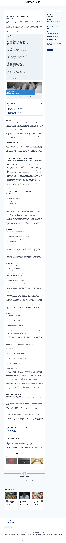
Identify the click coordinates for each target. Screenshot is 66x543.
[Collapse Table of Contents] (41, 103)
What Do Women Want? (16, 419)
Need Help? (45, 4)
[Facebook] (7, 527)
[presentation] (11, 495)
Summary (10, 105)
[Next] (42, 501)
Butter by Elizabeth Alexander (36, 503)
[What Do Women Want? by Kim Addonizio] (11, 461)
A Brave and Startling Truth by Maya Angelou (24, 503)
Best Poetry (34, 4)
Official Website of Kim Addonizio (13, 444)
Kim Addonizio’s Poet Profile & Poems (14, 443)
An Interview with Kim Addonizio (13, 447)
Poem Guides (24, 4)
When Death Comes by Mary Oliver (54, 24)
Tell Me (11, 78)
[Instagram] (11, 527)
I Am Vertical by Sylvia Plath (52, 36)
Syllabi (29, 4)
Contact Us (7, 522)
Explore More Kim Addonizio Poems (15, 112)
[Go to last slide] (7, 501)
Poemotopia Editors (11, 18)
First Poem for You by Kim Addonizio (24, 464)
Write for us (11, 520)
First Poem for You (11, 430)
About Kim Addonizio (11, 440)
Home (20, 4)
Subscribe (50, 50)
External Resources (12, 113)
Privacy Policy (12, 522)
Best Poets (39, 4)
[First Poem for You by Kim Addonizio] (24, 461)
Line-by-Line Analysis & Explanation (15, 109)
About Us (6, 520)
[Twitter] (9, 527)
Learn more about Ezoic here (40, 540)
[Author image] (6, 18)
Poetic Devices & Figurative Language (15, 108)
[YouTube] (5, 527)
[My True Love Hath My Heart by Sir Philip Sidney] (37, 461)
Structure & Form (11, 107)
